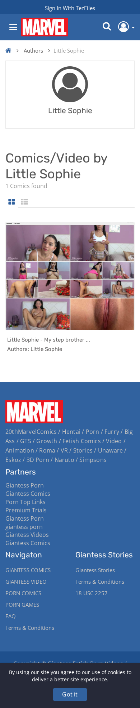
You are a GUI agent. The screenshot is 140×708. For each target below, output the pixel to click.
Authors (33, 50)
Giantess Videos (27, 535)
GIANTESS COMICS (28, 570)
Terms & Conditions (29, 627)
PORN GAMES (22, 604)
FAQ (10, 616)
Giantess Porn (24, 485)
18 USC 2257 (91, 593)
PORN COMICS (23, 593)
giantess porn (24, 527)
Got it (70, 694)
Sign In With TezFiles (70, 8)
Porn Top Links (25, 502)
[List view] (24, 202)
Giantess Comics (27, 494)
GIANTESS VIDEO (26, 581)
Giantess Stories (95, 570)
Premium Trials (26, 510)
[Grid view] (11, 202)
